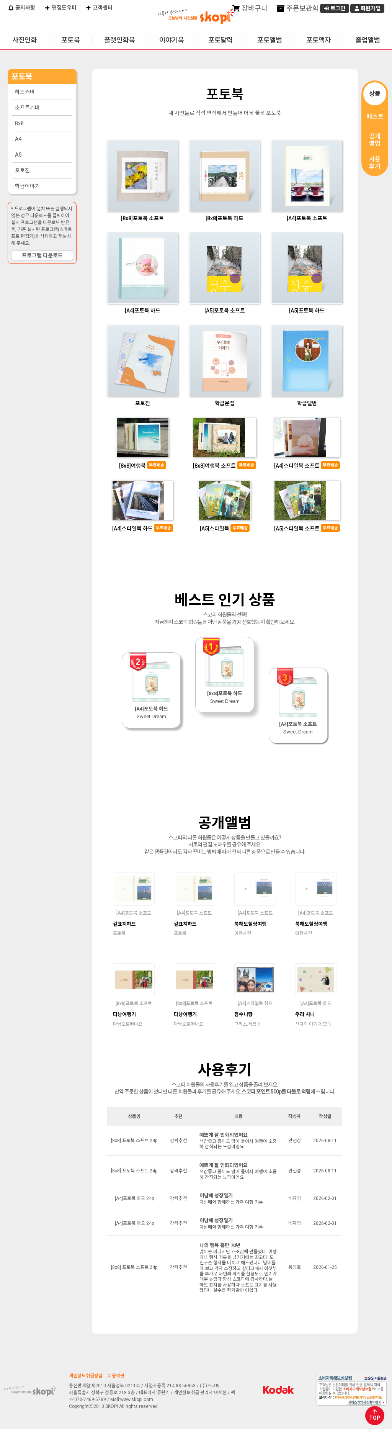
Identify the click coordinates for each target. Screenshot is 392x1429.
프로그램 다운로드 (42, 255)
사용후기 (375, 163)
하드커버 (25, 92)
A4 (18, 139)
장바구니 (254, 8)
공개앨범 (375, 140)
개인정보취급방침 (86, 1375)
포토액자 (318, 40)
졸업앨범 (367, 40)
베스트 (375, 116)
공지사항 (24, 8)
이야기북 (171, 40)
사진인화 (24, 40)
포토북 (70, 40)
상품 (375, 93)
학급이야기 (27, 186)
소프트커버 (27, 108)
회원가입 (370, 8)
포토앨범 (269, 40)
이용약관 (116, 1375)
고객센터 (102, 8)
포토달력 (220, 40)
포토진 (22, 170)
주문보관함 (302, 8)
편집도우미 (64, 8)
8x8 (19, 123)
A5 (18, 155)
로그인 (337, 8)
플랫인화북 (119, 40)
